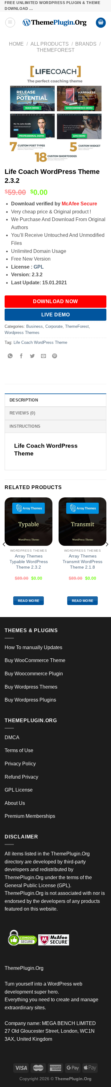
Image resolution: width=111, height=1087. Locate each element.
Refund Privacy (21, 777)
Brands (86, 44)
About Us (15, 803)
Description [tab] (24, 400)
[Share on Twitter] (32, 356)
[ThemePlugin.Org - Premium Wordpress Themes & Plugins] (55, 22)
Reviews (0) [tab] (22, 413)
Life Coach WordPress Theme (40, 342)
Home (16, 44)
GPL (39, 267)
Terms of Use (19, 750)
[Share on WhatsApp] (10, 356)
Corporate (54, 326)
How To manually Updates (33, 647)
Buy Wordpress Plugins (30, 699)
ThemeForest (56, 50)
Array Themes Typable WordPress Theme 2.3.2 (29, 561)
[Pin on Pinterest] (55, 356)
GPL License (19, 790)
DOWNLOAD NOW (55, 301)
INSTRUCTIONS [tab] (25, 426)
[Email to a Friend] (44, 356)
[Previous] (4, 556)
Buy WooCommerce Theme (35, 660)
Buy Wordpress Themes (31, 687)
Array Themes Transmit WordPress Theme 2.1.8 (82, 561)
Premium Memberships (30, 816)
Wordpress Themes (22, 332)
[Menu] (10, 22)
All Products (50, 44)
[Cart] (101, 23)
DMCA (12, 737)
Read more (28, 601)
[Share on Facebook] (21, 356)
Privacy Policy (20, 763)
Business (34, 326)
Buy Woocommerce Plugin (34, 673)
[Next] (107, 556)
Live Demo (55, 314)
